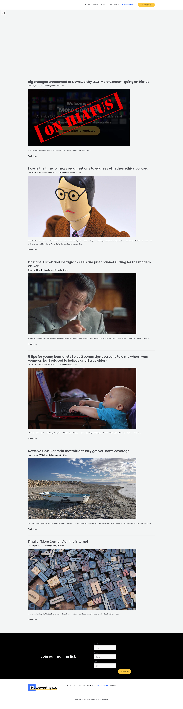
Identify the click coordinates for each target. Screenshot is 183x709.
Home (87, 5)
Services (104, 5)
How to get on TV (34, 455)
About (95, 5)
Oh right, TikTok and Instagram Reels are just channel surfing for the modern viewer (89, 264)
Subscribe (125, 671)
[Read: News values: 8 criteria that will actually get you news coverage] (82, 488)
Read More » (32, 156)
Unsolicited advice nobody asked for (41, 172)
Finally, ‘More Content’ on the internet (58, 541)
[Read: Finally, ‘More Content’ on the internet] (82, 579)
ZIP (95, 662)
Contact (113, 685)
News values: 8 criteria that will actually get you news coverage (78, 451)
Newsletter (114, 5)
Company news (33, 86)
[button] (146, 5)
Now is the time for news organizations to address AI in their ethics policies (88, 168)
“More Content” (128, 5)
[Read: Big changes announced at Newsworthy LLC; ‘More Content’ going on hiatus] (79, 117)
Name (96, 653)
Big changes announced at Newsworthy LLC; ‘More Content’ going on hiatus (88, 81)
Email (96, 644)
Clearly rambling (34, 270)
